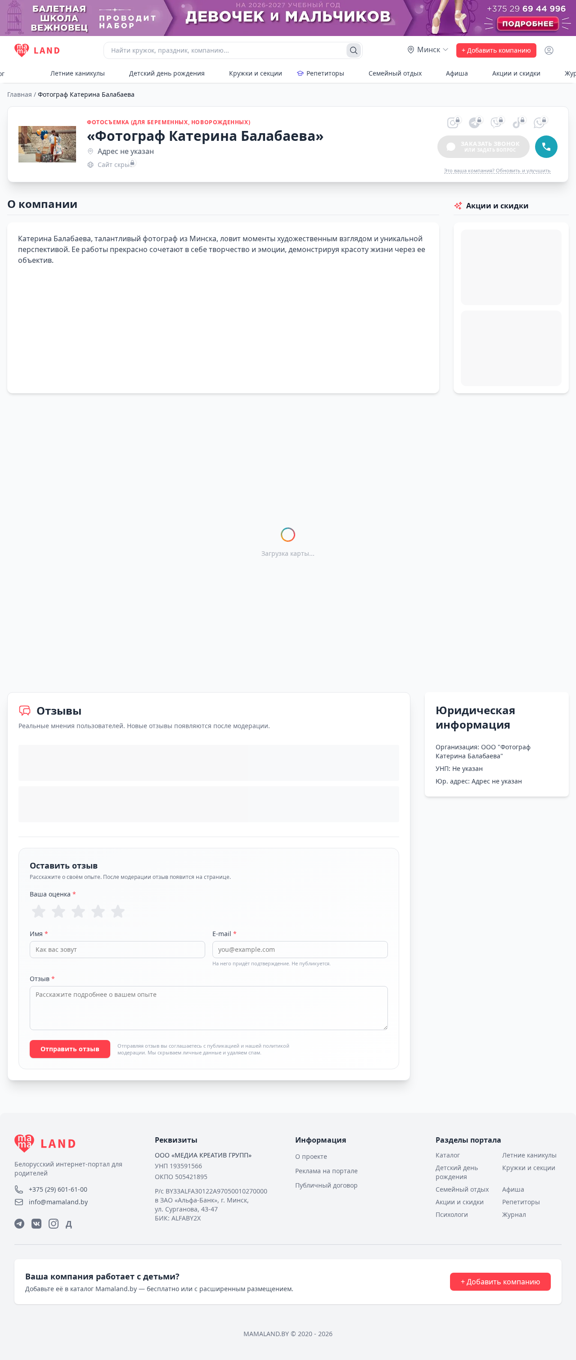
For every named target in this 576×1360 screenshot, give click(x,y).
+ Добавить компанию (496, 50)
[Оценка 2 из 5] (59, 911)
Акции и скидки (516, 73)
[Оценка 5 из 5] (118, 911)
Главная (19, 94)
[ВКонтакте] (36, 1224)
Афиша (457, 73)
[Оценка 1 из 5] (39, 911)
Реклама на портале (326, 1170)
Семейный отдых (395, 73)
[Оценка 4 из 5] (98, 911)
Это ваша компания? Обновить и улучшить (497, 170)
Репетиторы (325, 73)
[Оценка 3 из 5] (78, 911)
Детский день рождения (167, 73)
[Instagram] (53, 1224)
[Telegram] (19, 1224)
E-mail (224, 933)
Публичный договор (326, 1185)
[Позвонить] (546, 146)
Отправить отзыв (69, 1049)
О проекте (311, 1156)
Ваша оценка (53, 894)
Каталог (448, 1155)
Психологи (452, 1214)
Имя (39, 933)
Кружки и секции (255, 73)
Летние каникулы (77, 73)
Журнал (514, 1214)
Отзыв (42, 978)
